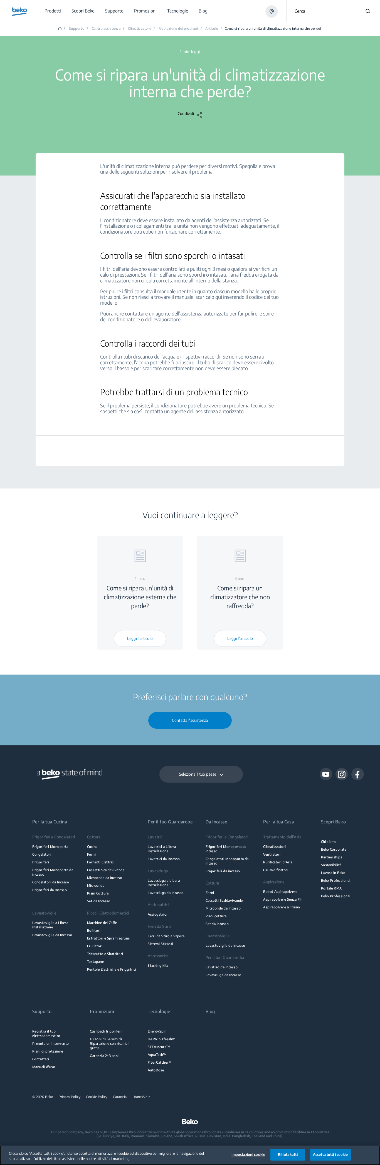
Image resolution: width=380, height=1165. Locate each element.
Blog (210, 1011)
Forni (91, 854)
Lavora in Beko (333, 873)
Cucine (92, 847)
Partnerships (331, 857)
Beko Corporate (334, 849)
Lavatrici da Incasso (164, 859)
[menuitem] (52, 11)
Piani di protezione (47, 1051)
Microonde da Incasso (104, 878)
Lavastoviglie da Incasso (52, 935)
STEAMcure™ (159, 1047)
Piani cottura (216, 916)
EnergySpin (157, 1031)
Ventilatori (271, 854)
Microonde (95, 885)
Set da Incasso (98, 901)
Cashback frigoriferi (106, 1031)
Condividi (186, 113)
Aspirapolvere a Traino (281, 907)
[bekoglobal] (19, 11)
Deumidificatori (275, 870)
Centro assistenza (106, 29)
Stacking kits (158, 965)
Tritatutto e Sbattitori (105, 954)
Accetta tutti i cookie (330, 1154)
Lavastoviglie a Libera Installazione (50, 925)
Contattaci (40, 1059)
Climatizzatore (139, 29)
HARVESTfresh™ (162, 1039)
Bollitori (93, 930)
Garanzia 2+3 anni (104, 1056)
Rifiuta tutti (288, 1154)
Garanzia (120, 1097)
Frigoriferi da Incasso (49, 890)
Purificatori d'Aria (277, 862)
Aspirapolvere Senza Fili (282, 899)
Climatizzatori (274, 847)
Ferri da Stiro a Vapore (166, 936)
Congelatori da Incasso (50, 882)
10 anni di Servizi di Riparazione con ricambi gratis (109, 1043)
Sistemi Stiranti (160, 944)
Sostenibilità (331, 865)
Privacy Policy (69, 1097)
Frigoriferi (40, 862)
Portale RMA (331, 888)
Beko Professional (336, 880)
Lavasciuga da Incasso (166, 893)
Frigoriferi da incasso (223, 871)
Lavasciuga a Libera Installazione (164, 882)
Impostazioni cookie (248, 1154)
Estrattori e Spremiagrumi (108, 938)
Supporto (76, 29)
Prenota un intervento (50, 1043)
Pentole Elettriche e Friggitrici (111, 969)
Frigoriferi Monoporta (50, 847)
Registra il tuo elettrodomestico (46, 1033)
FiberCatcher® (159, 1062)
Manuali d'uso (43, 1067)
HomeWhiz (141, 1097)
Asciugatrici (157, 914)
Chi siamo (329, 842)
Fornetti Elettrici (100, 862)
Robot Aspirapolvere (280, 892)
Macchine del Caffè (102, 923)
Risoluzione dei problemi (178, 29)
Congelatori (41, 854)
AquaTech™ (157, 1055)
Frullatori (95, 946)
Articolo (211, 29)
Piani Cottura (98, 893)
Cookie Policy (96, 1097)
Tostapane (95, 961)
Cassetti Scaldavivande (105, 870)
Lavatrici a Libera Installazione (162, 849)
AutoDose (156, 1070)
